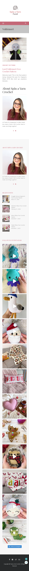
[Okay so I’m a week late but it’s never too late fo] (14, 381)
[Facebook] (13, 131)
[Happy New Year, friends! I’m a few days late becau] (14, 356)
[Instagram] (16, 131)
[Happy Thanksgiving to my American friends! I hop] (14, 532)
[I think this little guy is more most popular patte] (14, 456)
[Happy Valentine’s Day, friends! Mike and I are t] (14, 406)
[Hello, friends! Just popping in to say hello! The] (14, 256)
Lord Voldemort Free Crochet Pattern (11, 70)
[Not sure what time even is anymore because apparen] (14, 306)
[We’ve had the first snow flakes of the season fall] (14, 431)
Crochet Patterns (8, 65)
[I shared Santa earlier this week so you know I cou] (14, 507)
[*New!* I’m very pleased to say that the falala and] (14, 481)
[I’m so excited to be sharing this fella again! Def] (14, 331)
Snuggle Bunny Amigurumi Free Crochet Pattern (18, 197)
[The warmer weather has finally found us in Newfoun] (14, 281)
